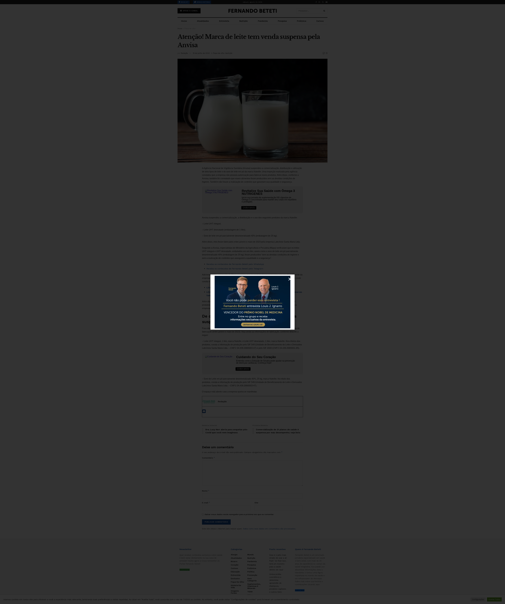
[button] (290, 279)
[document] (252, 302)
